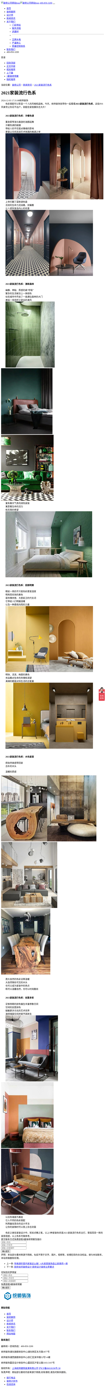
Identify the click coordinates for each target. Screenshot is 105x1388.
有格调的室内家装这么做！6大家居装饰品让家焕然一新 (41, 1263)
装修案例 (11, 12)
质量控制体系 (18, 46)
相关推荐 (11, 69)
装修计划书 (12, 1381)
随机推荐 (11, 79)
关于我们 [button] (11, 21)
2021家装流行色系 (43, 85)
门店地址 (16, 25)
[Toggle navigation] (54, 3)
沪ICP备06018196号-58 (49, 1368)
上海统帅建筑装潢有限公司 (25, 1368)
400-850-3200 (46, 3)
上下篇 (10, 73)
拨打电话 (11, 1378)
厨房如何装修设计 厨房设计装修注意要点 (34, 1267)
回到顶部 (11, 63)
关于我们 (11, 1327)
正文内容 (11, 66)
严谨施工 (16, 43)
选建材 (15, 31)
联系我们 (11, 49)
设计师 (10, 15)
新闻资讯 (11, 18)
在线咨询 (11, 1384)
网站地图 (11, 1334)
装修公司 (16, 85)
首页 (9, 8)
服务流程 (16, 28)
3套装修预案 (13, 76)
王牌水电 (16, 39)
